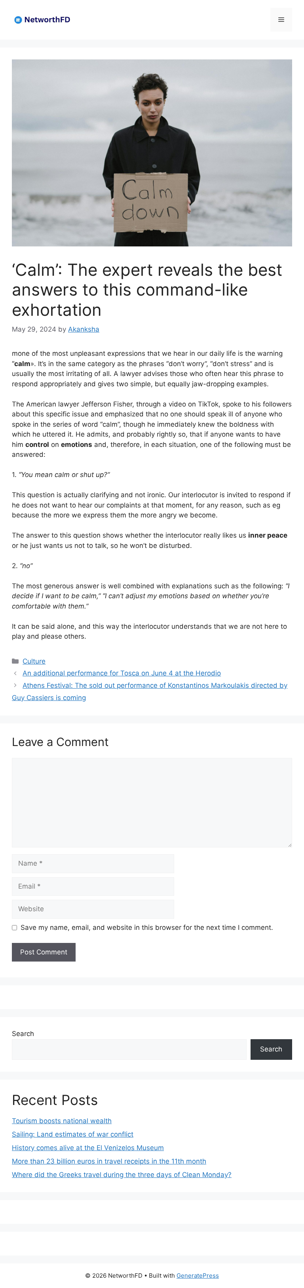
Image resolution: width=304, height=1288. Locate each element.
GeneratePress (198, 1275)
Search (23, 1034)
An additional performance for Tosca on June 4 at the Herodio (122, 673)
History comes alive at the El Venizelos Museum (88, 1148)
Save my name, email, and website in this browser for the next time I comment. (147, 927)
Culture (34, 661)
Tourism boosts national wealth (62, 1121)
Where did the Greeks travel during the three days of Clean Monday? (122, 1175)
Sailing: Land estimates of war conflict (72, 1134)
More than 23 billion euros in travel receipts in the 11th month (109, 1161)
